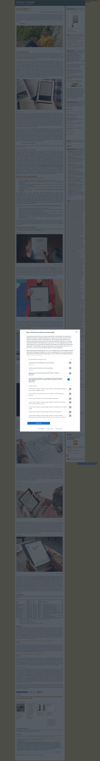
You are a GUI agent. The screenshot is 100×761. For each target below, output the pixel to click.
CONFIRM (39, 423)
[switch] (69, 363)
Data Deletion (41, 428)
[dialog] (50, 380)
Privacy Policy (58, 428)
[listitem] (50, 359)
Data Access (50, 428)
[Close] (77, 332)
